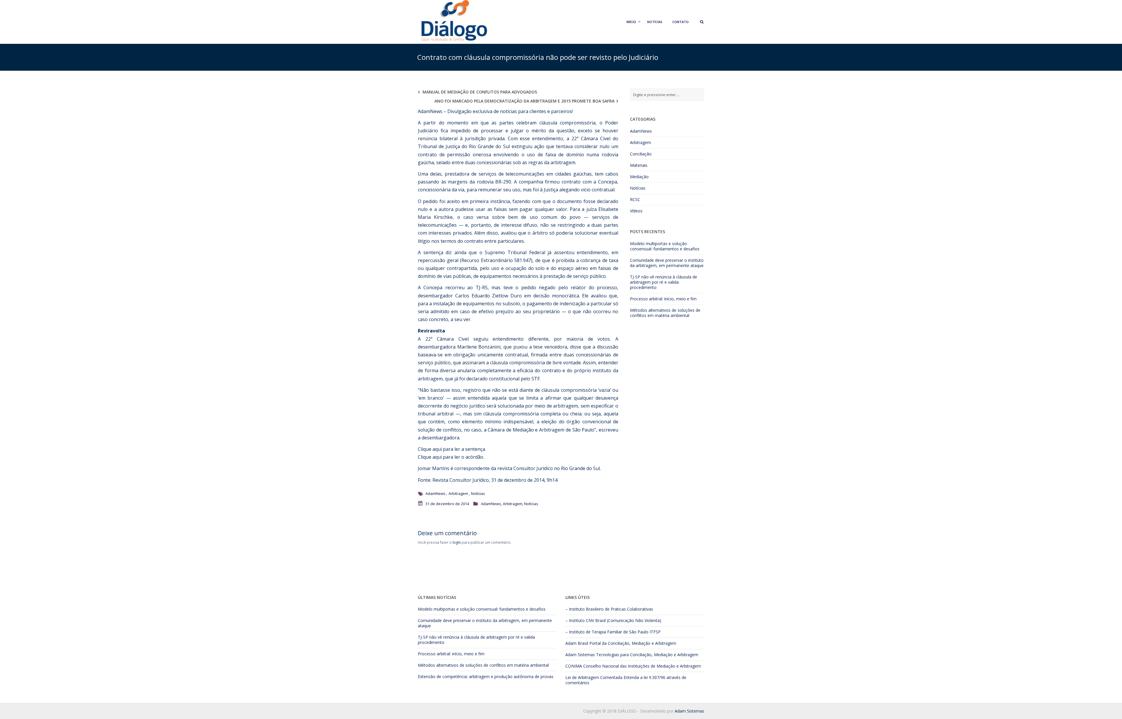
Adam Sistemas (580, 654)
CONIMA (573, 666)
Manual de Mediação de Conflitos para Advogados (480, 92)
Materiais (638, 165)
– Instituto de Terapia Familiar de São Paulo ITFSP (613, 632)
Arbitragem (458, 493)
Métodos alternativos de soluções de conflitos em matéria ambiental (665, 312)
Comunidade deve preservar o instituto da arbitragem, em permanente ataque (667, 262)
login (457, 542)
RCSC (635, 199)
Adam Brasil (576, 643)
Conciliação (641, 154)
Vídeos (636, 211)
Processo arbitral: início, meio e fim (663, 299)
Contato (680, 22)
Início (631, 22)
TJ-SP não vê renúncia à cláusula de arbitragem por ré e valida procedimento (663, 282)
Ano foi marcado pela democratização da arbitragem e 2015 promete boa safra (524, 101)
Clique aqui (430, 449)
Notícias (654, 22)
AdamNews (435, 493)
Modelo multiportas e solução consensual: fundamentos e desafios (664, 246)
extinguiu (522, 146)
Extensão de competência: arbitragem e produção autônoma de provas (485, 676)
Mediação (639, 176)
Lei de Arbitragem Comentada (593, 677)
